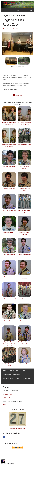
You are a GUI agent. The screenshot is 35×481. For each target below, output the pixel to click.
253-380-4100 (8, 394)
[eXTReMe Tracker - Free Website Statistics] (3, 461)
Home (4, 404)
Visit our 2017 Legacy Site (17, 428)
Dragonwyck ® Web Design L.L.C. (22, 465)
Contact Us (18, 95)
